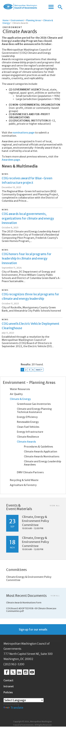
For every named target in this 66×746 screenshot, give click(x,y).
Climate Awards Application (40, 451)
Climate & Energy (20, 399)
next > (39, 369)
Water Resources (20, 389)
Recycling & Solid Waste (24, 480)
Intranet (9, 686)
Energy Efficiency (27, 417)
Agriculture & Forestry (23, 485)
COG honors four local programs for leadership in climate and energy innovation (26, 258)
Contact (8, 680)
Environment (17, 20)
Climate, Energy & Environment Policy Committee (35, 521)
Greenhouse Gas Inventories (34, 404)
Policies (8, 692)
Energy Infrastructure (30, 431)
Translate (17, 707)
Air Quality (16, 394)
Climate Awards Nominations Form (23, 602)
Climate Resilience (28, 436)
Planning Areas (33, 20)
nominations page (23, 132)
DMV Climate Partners (30, 472)
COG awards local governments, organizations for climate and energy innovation (28, 218)
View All (55, 506)
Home (6, 20)
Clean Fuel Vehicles (28, 426)
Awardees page (11, 159)
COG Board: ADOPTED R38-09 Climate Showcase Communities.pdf (31, 609)
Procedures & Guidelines (38, 446)
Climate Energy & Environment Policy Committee (28, 578)
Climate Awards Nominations (41, 456)
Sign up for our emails (33, 629)
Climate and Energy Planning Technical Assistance (34, 410)
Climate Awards (26, 441)
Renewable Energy (28, 422)
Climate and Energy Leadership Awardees (42, 463)
